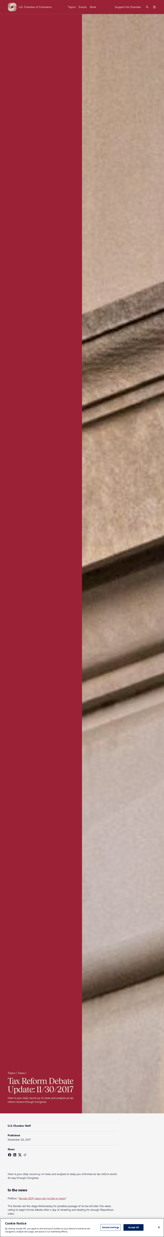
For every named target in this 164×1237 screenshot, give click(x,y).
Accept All (133, 1227)
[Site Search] (147, 7)
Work (93, 7)
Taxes (21, 1073)
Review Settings (110, 1227)
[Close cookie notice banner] (158, 1227)
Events (83, 7)
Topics (72, 7)
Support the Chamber (128, 7)
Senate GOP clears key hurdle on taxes (42, 1198)
